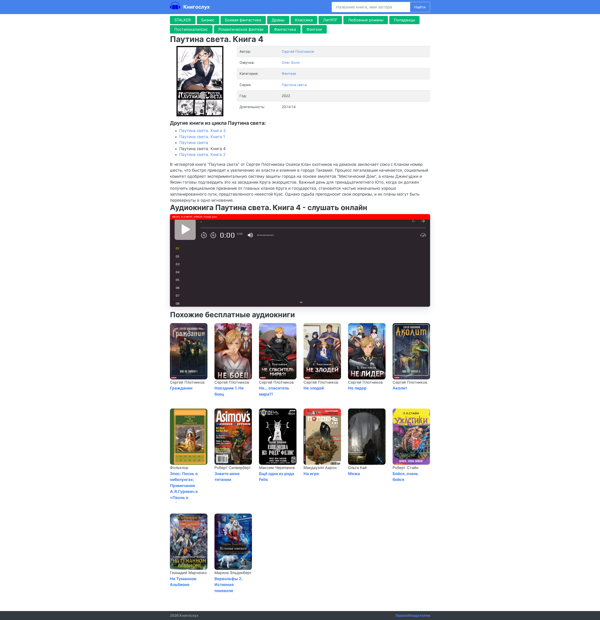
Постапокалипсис (191, 29)
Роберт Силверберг (232, 467)
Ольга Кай (357, 467)
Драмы (278, 20)
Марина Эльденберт (233, 572)
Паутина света (294, 85)
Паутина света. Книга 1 (202, 136)
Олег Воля (291, 62)
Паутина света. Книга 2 (202, 154)
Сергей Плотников (187, 382)
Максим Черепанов (277, 467)
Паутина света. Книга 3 (202, 130)
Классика (304, 20)
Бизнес (207, 20)
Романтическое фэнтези (240, 29)
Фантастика (285, 29)
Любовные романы (365, 20)
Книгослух (196, 7)
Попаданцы (404, 20)
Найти (420, 7)
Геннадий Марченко (188, 572)
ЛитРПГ (330, 20)
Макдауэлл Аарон (320, 467)
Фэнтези (314, 29)
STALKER (182, 20)
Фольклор (179, 467)
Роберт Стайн (405, 467)
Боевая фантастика (243, 20)
